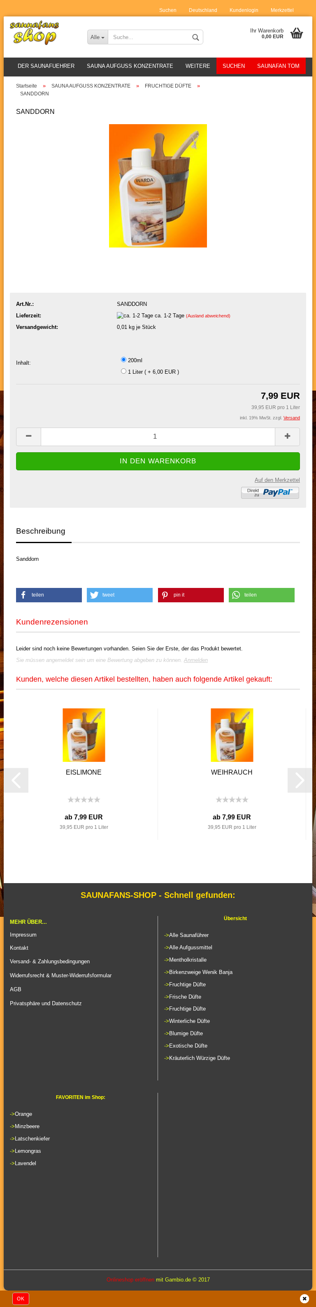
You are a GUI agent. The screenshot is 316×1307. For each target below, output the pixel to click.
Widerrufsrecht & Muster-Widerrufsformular (61, 975)
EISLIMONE (84, 772)
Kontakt (19, 948)
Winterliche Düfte (189, 1021)
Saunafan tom (278, 66)
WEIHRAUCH (232, 772)
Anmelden (196, 660)
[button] (49, 595)
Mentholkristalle (188, 960)
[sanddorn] (158, 185)
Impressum (23, 935)
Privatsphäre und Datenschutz (46, 1003)
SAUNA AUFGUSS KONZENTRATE (130, 66)
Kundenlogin (244, 10)
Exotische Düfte (188, 1046)
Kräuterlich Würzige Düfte (199, 1058)
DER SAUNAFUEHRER (46, 66)
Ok (21, 1299)
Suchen (168, 10)
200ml (134, 360)
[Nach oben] (293, 1297)
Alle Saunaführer (189, 935)
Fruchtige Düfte (187, 984)
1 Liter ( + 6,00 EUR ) (152, 372)
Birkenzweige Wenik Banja (200, 972)
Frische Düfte (185, 997)
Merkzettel (282, 10)
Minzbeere (27, 1126)
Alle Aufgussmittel (190, 947)
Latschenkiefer (32, 1139)
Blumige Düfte (186, 1033)
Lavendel (25, 1163)
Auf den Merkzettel (277, 480)
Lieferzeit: (28, 315)
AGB (15, 989)
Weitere (198, 66)
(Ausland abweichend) (208, 315)
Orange (23, 1114)
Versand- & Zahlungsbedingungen (50, 961)
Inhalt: (23, 363)
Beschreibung (40, 531)
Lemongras (28, 1151)
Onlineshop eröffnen (130, 1280)
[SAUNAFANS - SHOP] (42, 33)
